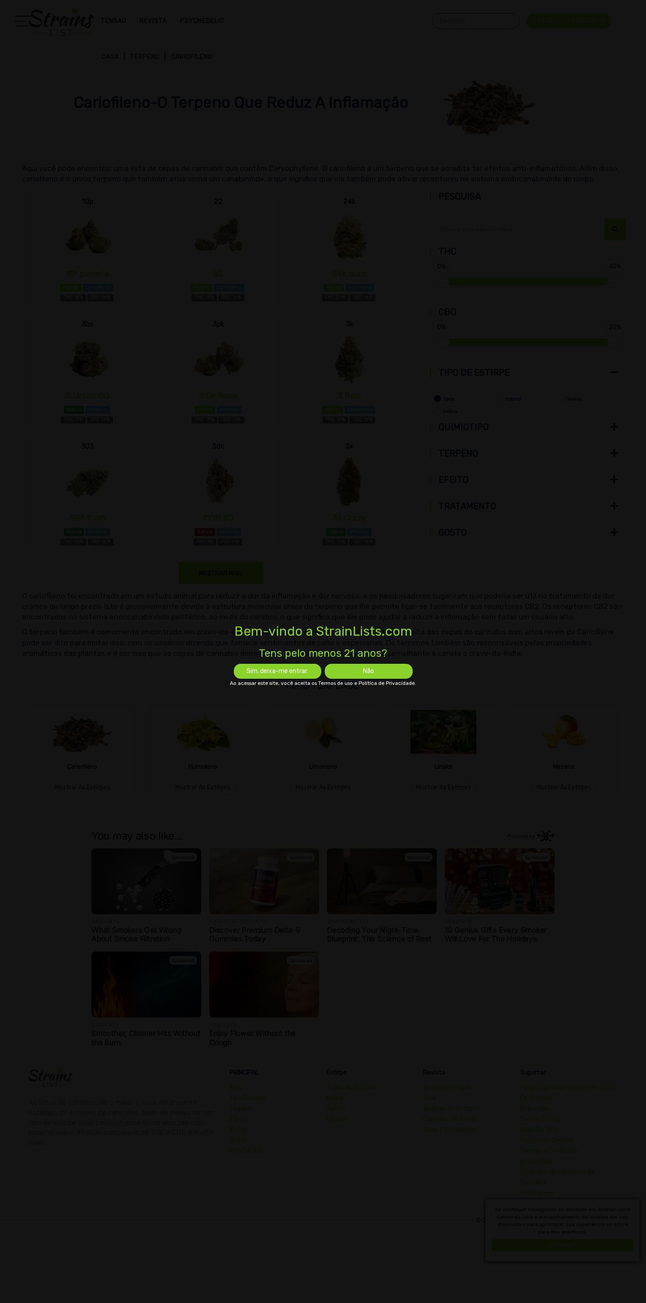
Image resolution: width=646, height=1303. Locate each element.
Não (368, 671)
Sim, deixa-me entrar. (277, 671)
